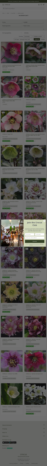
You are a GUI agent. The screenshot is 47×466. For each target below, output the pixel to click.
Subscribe (35, 241)
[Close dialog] (44, 221)
